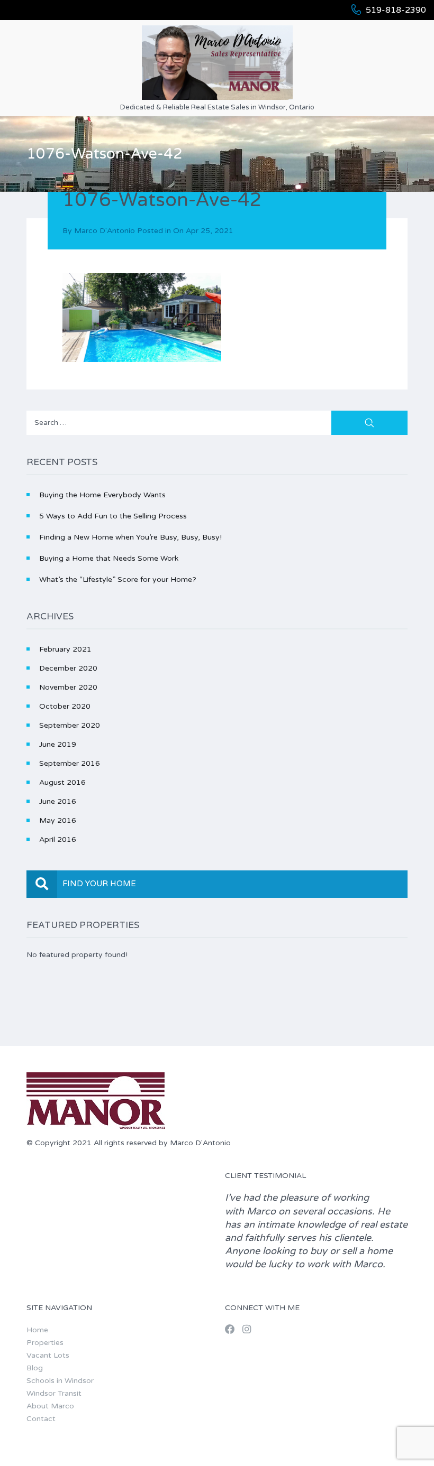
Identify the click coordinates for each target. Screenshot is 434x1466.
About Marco (50, 1406)
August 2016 (62, 782)
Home (37, 1329)
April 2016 (57, 839)
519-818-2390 (396, 10)
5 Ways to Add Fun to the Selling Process (113, 516)
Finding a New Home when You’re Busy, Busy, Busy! (130, 537)
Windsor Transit (54, 1393)
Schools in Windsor (60, 1380)
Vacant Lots (47, 1355)
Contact (41, 1418)
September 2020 (69, 725)
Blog (34, 1367)
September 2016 (69, 763)
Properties (45, 1342)
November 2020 (68, 687)
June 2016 (57, 801)
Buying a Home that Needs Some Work (108, 558)
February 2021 (65, 649)
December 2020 (68, 668)
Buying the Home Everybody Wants (102, 494)
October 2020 (65, 706)
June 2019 (57, 744)
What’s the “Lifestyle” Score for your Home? (117, 579)
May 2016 (57, 820)
